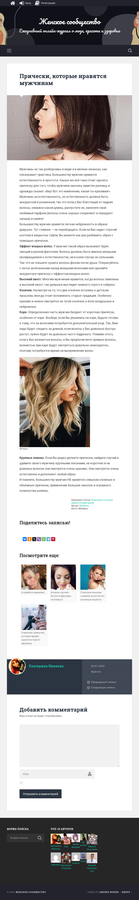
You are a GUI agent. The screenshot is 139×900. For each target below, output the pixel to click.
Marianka (56, 865)
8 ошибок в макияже (32, 592)
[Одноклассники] (29, 539)
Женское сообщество (69, 21)
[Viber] (39, 539)
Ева (66, 846)
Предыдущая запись (103, 682)
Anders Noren (109, 892)
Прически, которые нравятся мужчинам (63, 79)
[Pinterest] (53, 539)
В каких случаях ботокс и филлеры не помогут (61, 596)
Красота (96, 671)
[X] (34, 539)
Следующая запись (103, 687)
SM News (84, 505)
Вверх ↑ (127, 892)
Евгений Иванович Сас (92, 868)
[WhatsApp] (44, 539)
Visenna (76, 863)
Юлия (83, 861)
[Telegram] (48, 539)
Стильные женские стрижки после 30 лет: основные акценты (92, 596)
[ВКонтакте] (25, 539)
